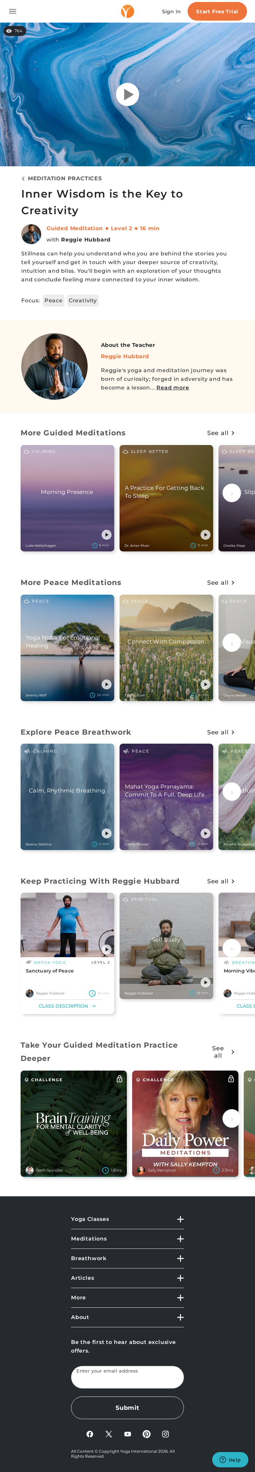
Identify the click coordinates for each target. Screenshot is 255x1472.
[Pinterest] (146, 1433)
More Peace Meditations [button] (71, 582)
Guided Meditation (74, 228)
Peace (53, 300)
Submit (127, 1407)
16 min (150, 228)
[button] (107, 535)
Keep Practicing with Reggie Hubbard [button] (100, 881)
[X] (109, 1433)
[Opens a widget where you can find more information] (230, 1460)
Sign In (171, 11)
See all (218, 433)
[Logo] (127, 11)
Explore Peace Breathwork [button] (76, 732)
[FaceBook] (90, 1433)
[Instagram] (165, 1433)
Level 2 (121, 228)
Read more (172, 387)
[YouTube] (128, 1433)
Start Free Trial (217, 11)
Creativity (83, 300)
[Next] (231, 493)
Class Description (63, 1006)
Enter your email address (107, 1371)
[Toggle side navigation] (12, 11)
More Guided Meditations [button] (73, 432)
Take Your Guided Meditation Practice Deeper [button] (99, 1052)
